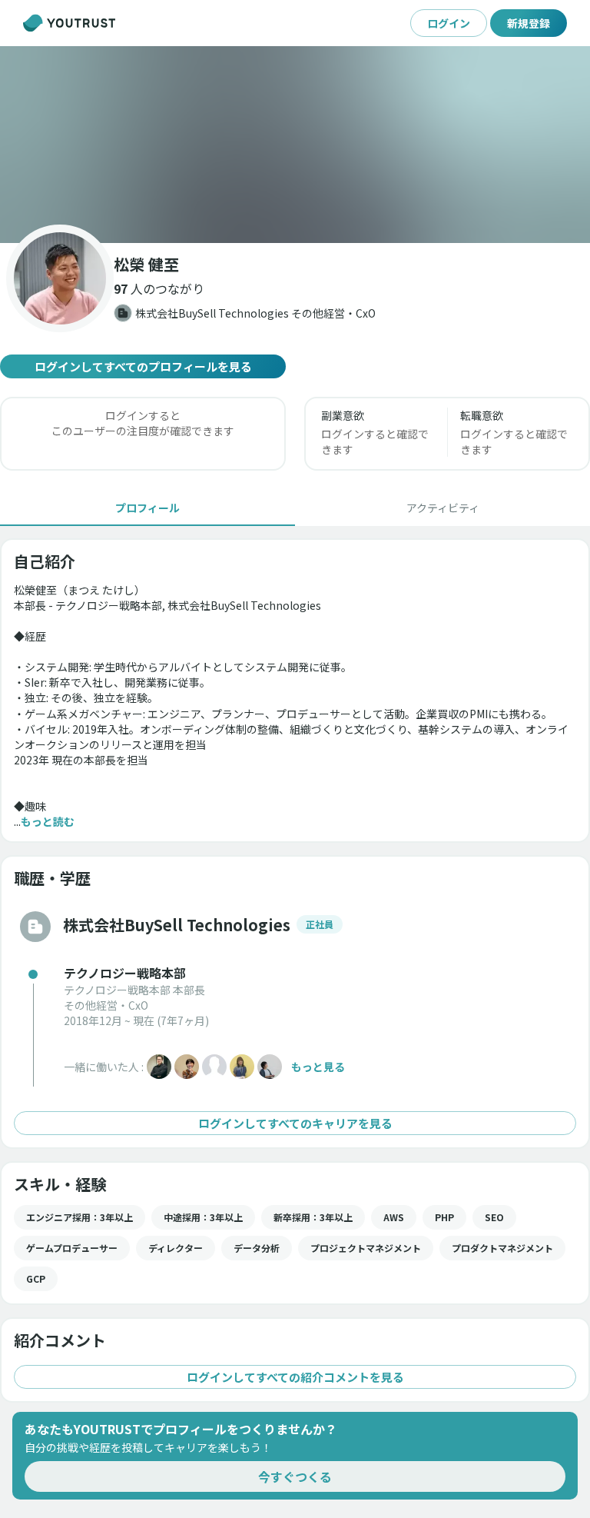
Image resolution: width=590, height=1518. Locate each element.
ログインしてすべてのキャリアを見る (295, 1123)
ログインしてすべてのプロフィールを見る (143, 366)
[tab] (147, 507)
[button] (295, 144)
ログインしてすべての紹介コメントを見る (295, 1377)
